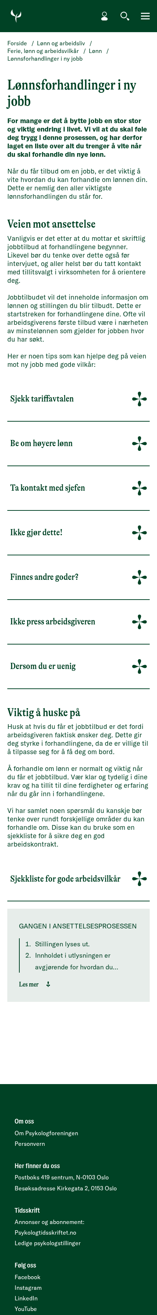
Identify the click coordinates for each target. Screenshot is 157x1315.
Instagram (28, 1287)
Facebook (28, 1277)
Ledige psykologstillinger (48, 1243)
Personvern (30, 1143)
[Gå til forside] (16, 16)
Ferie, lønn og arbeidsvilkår (43, 50)
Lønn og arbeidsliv (61, 43)
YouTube (26, 1308)
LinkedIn (26, 1298)
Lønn (95, 50)
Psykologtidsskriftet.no (45, 1232)
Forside (17, 43)
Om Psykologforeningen (46, 1133)
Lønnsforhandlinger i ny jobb (45, 58)
